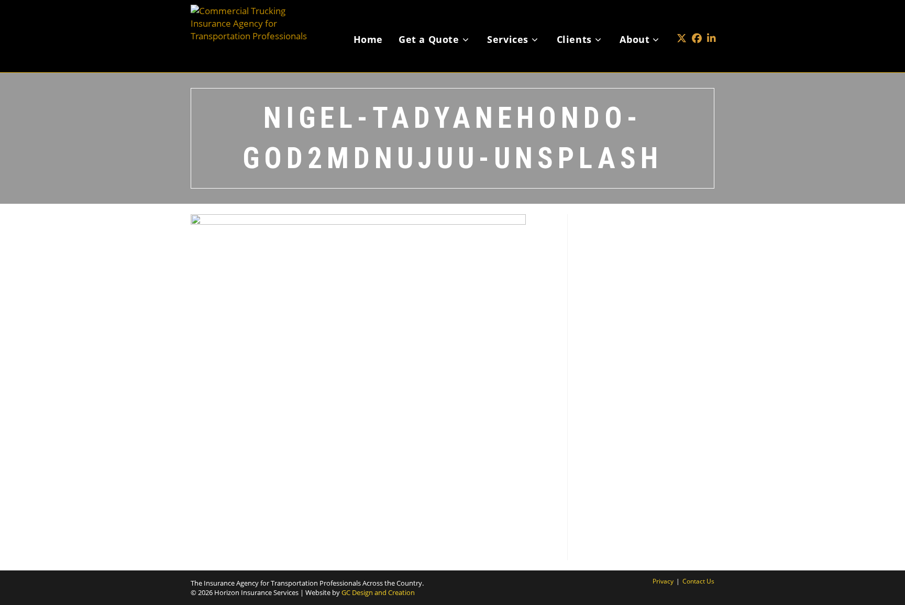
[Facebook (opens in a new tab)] (696, 22)
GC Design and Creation (378, 592)
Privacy (663, 581)
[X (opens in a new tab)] (681, 22)
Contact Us (698, 581)
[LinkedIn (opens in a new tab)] (711, 22)
